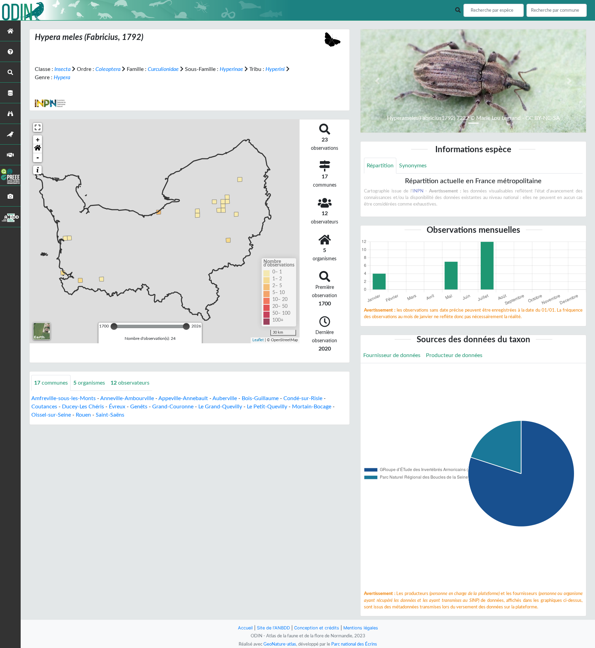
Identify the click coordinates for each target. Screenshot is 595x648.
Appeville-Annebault (183, 398)
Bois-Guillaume (260, 398)
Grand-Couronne (173, 406)
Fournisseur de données (391, 355)
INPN (418, 191)
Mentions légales (360, 627)
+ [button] (38, 139)
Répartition (380, 165)
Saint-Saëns (110, 415)
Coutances (44, 406)
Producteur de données (454, 355)
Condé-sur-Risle (302, 398)
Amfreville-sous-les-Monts (63, 398)
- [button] (38, 157)
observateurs (130, 383)
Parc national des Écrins (354, 644)
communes (51, 383)
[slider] (114, 326)
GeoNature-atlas (279, 644)
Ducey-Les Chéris (83, 406)
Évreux (117, 406)
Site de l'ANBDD (273, 627)
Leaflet (258, 340)
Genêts (138, 406)
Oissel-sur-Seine (51, 415)
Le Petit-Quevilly (267, 406)
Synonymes (413, 165)
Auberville (224, 398)
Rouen (83, 415)
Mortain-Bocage (311, 406)
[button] (37, 148)
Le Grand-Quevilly (220, 406)
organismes (89, 383)
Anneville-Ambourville (127, 398)
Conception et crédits (316, 627)
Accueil (245, 627)
